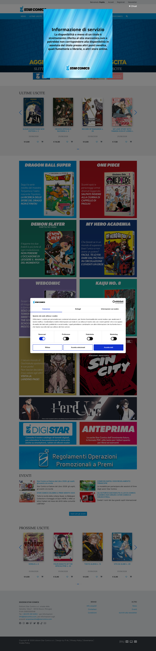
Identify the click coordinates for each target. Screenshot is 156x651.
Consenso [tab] (46, 309)
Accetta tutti (108, 347)
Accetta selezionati (78, 347)
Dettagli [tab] (78, 309)
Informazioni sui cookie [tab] (110, 309)
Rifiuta (47, 347)
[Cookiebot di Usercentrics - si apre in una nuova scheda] (114, 302)
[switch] (66, 338)
